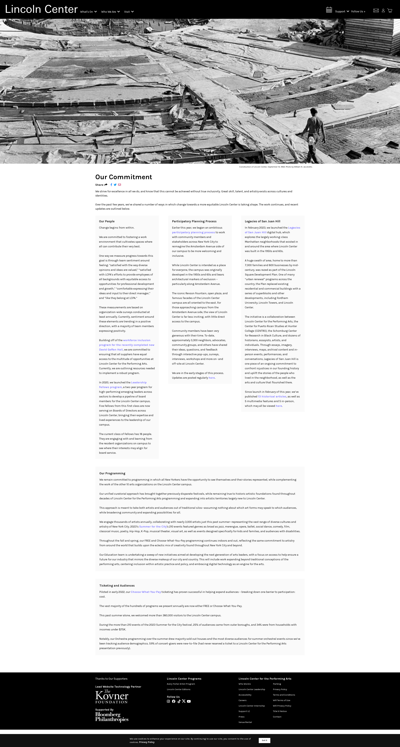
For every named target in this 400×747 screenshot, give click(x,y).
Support (340, 11)
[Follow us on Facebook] (174, 701)
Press (242, 716)
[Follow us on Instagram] (169, 701)
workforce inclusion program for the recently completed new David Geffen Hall (126, 344)
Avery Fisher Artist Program (181, 684)
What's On (87, 11)
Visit (127, 11)
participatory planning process (193, 232)
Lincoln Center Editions (178, 689)
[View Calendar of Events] (329, 10)
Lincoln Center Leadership (252, 689)
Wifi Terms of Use (281, 700)
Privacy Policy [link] (147, 742)
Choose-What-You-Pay (146, 592)
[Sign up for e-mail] (376, 11)
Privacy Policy (280, 689)
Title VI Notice (280, 711)
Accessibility (245, 695)
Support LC (244, 711)
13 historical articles (272, 396)
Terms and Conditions (284, 695)
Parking (277, 684)
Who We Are (109, 11)
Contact (277, 716)
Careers (243, 700)
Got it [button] (264, 740)
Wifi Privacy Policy (282, 705)
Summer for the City (153, 526)
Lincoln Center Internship (252, 705)
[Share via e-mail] (119, 185)
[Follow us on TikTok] (180, 701)
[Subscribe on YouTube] (189, 701)
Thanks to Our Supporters (111, 678)
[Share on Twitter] (115, 185)
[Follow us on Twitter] (184, 701)
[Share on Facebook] (111, 185)
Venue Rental (245, 722)
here (212, 377)
